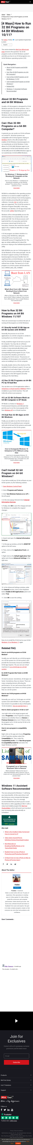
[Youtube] (12, 1110)
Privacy (11, 1130)
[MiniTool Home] (5, 2)
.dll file (12, 211)
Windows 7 (20, 404)
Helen (5, 40)
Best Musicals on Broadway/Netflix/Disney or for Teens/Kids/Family (14, 846)
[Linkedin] (8, 1110)
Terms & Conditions (18, 1130)
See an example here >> (20, 706)
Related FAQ (10, 86)
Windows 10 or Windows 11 (10, 642)
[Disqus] (16, 940)
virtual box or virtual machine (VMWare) (14, 389)
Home (3, 14)
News (8, 14)
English (5, 44)
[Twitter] (13, 40)
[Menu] (30, 2)
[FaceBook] (1, 1110)
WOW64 (4, 140)
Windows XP (9, 410)
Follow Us (17, 887)
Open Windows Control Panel (12, 486)
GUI (15, 202)
